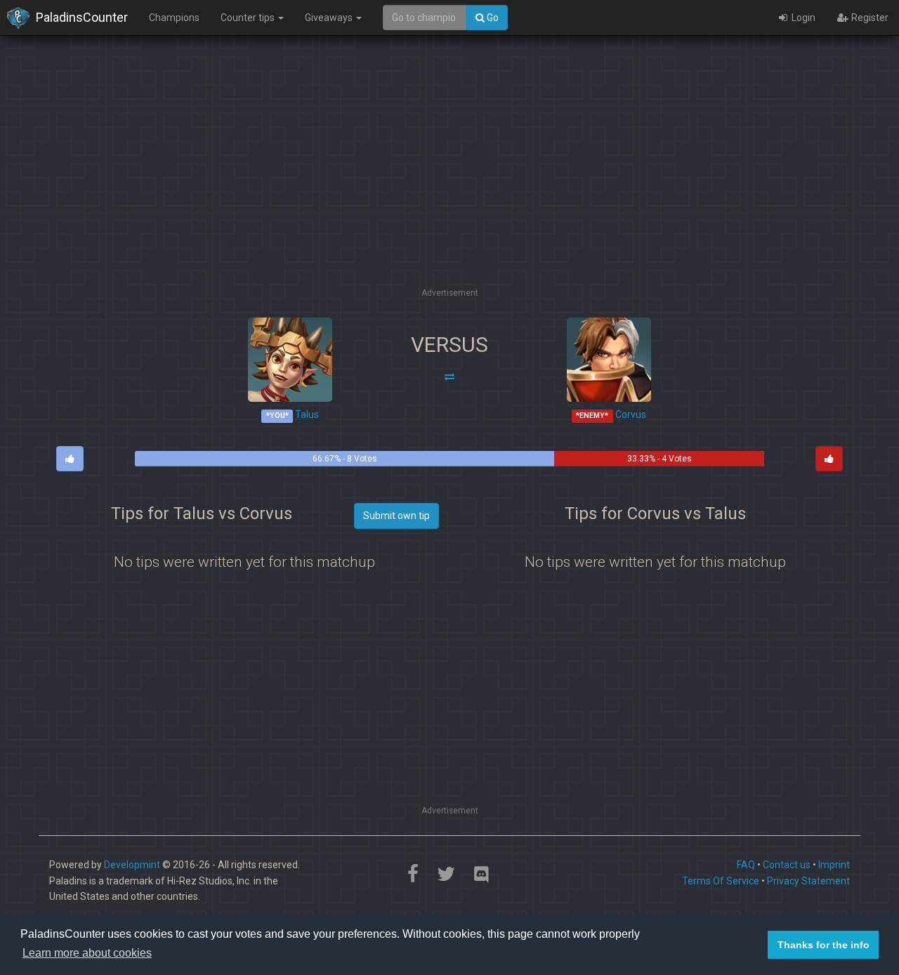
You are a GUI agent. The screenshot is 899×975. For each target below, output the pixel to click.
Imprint (834, 864)
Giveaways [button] (330, 17)
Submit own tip (396, 515)
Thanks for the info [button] (823, 944)
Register (868, 17)
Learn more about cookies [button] (87, 953)
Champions (174, 17)
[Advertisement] (449, 186)
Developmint (132, 864)
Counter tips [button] (249, 17)
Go (492, 17)
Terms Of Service (720, 880)
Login (802, 17)
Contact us (787, 864)
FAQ (746, 864)
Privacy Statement (808, 880)
